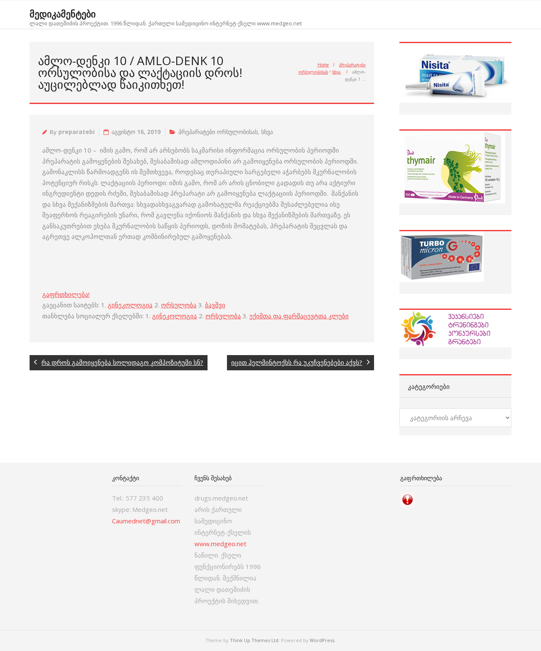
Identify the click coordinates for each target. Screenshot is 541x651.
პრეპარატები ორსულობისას (218, 132)
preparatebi (76, 132)
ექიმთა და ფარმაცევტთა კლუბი (299, 316)
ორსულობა (179, 305)
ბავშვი (215, 305)
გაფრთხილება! (66, 294)
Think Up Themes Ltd (254, 640)
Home (323, 65)
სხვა (336, 72)
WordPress (322, 640)
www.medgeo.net (220, 543)
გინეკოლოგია (130, 305)
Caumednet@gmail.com (146, 521)
